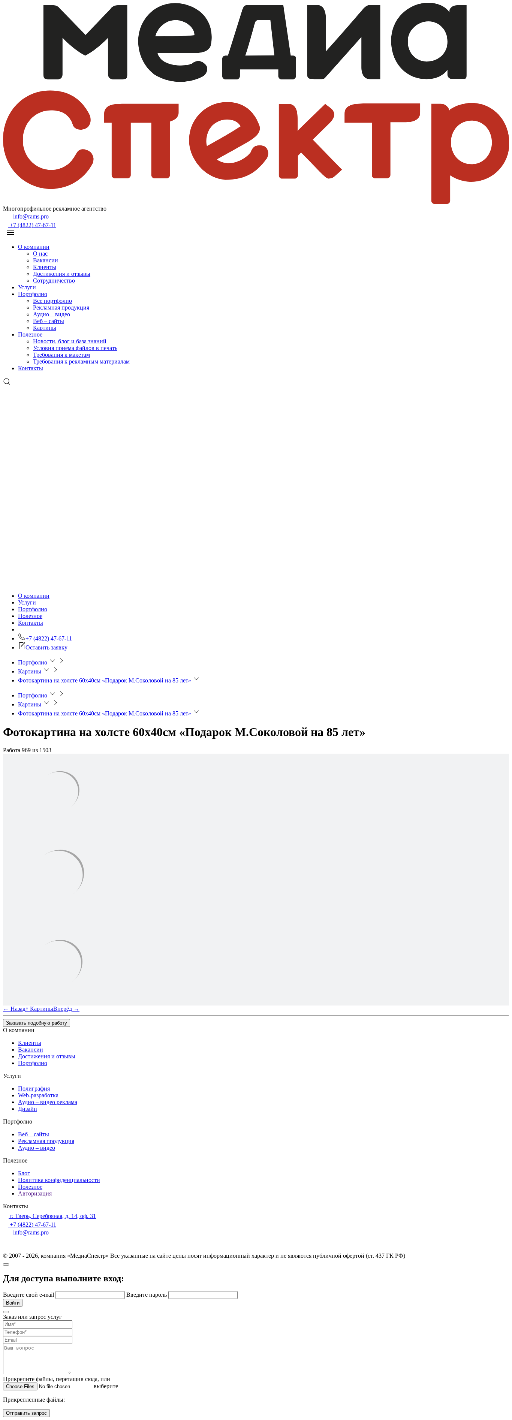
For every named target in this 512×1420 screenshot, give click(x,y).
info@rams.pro (30, 216)
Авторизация (35, 1193)
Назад (14, 1009)
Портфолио (32, 294)
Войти (12, 1303)
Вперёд (66, 1009)
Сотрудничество (54, 280)
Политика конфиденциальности (59, 1180)
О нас (40, 253)
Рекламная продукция (61, 307)
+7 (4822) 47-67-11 (32, 225)
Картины (44, 328)
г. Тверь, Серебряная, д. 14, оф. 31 (52, 1216)
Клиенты (44, 267)
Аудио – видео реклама (47, 1102)
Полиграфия (34, 1088)
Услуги (27, 287)
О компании (33, 247)
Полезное (30, 334)
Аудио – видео (51, 314)
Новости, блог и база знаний (69, 341)
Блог (24, 1173)
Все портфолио (52, 301)
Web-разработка (38, 1095)
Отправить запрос (26, 1413)
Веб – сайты (48, 321)
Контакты (30, 368)
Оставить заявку (46, 647)
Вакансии (45, 260)
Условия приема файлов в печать (75, 348)
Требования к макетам (61, 355)
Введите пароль (147, 1294)
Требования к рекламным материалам (81, 361)
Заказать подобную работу (36, 1023)
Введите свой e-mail (29, 1294)
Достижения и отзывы (61, 274)
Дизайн (27, 1109)
